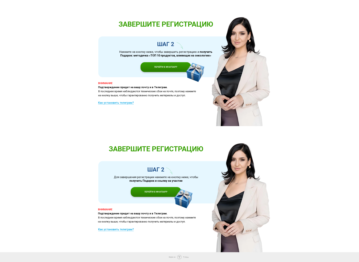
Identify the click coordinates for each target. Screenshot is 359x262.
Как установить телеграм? (116, 102)
